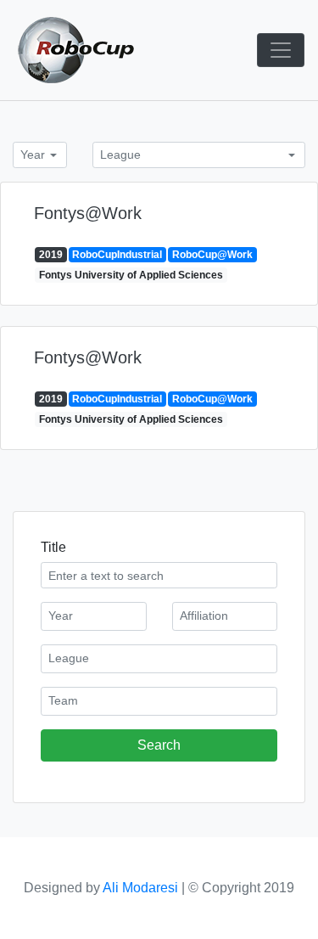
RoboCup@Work (212, 255)
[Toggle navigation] (280, 50)
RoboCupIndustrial (117, 255)
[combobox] (40, 155)
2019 (51, 255)
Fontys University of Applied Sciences (131, 275)
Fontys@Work (88, 213)
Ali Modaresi (140, 887)
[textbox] (94, 615)
